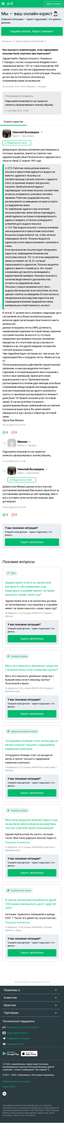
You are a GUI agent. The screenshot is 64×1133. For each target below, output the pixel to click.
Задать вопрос (53, 3)
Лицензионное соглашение (16, 1081)
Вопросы (7, 41)
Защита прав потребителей (29, 41)
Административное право (24, 731)
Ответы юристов (13, 121)
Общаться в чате (17, 142)
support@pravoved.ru (17, 1033)
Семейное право (19, 656)
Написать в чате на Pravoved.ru (23, 1027)
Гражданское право (21, 890)
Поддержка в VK (15, 1044)
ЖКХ (13, 573)
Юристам (10, 1005)
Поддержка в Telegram (18, 1038)
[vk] (4, 1094)
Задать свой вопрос (32, 542)
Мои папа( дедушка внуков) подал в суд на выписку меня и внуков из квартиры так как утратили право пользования (31, 824)
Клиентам (10, 997)
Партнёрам (11, 1012)
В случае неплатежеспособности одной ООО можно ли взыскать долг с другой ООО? (30, 904)
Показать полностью (17, 842)
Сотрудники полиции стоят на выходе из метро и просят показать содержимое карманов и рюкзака (31, 744)
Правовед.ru (12, 990)
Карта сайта (8, 1086)
